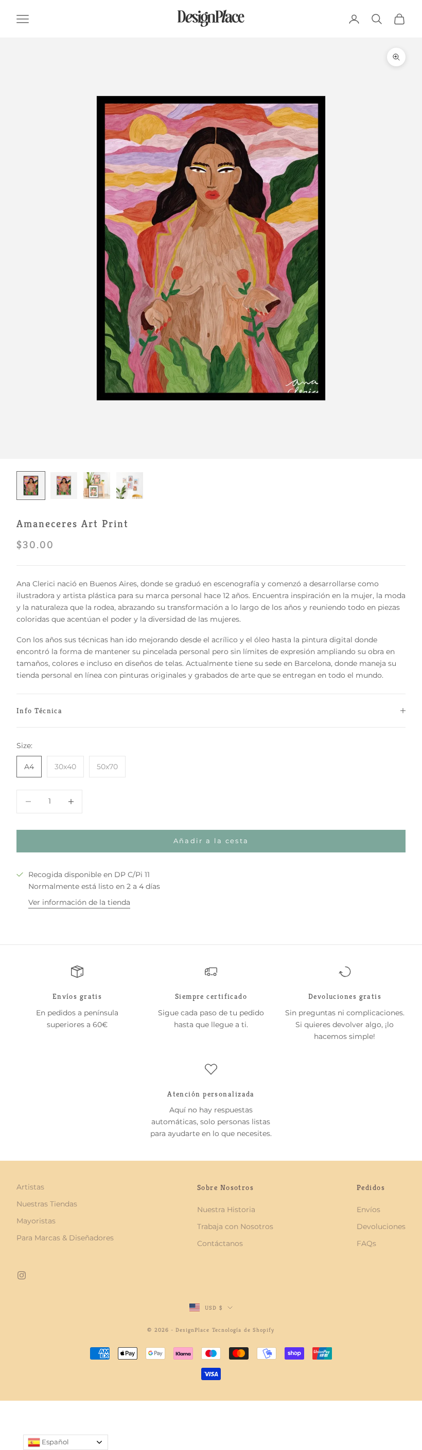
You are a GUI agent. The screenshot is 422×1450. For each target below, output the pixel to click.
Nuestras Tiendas (46, 1204)
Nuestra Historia (226, 1209)
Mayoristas (36, 1220)
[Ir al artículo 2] (63, 485)
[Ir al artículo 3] (96, 485)
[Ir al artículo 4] (129, 485)
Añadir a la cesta (211, 840)
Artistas (30, 1187)
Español (54, 1442)
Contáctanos (220, 1243)
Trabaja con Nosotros (235, 1226)
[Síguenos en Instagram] (21, 1275)
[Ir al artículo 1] (30, 485)
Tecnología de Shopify (243, 1329)
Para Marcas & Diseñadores (65, 1237)
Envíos (368, 1209)
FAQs (366, 1243)
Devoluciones (381, 1226)
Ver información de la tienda (79, 902)
